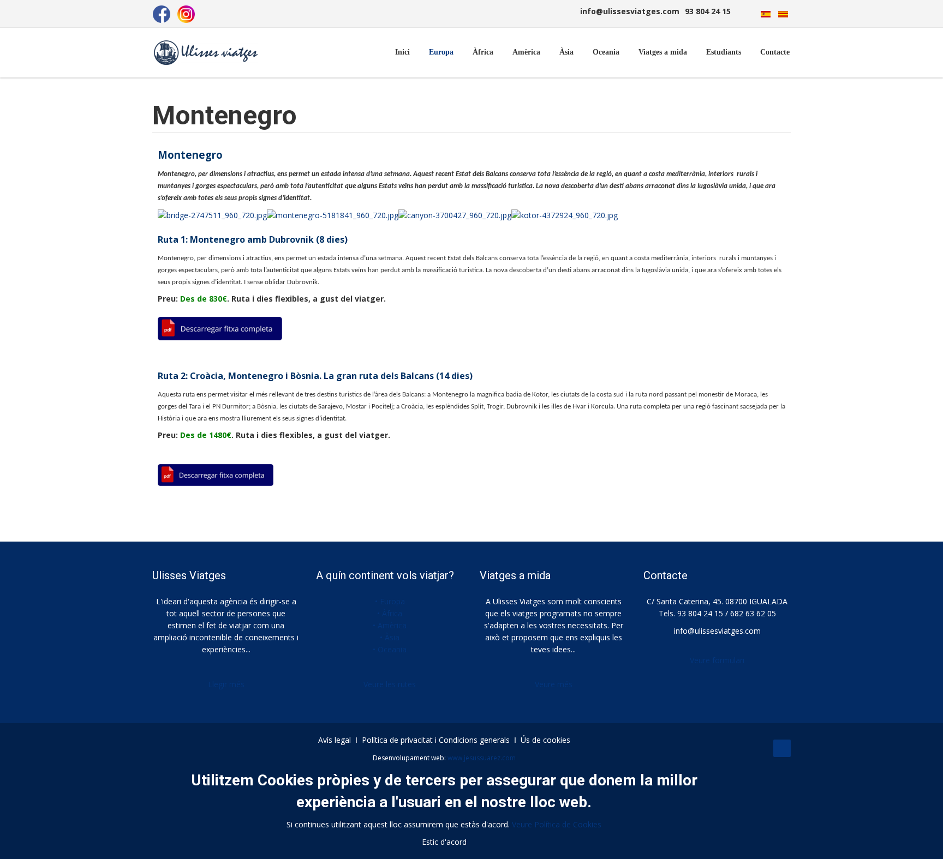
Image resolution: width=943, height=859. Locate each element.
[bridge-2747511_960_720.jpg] (212, 214)
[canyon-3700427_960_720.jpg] (454, 214)
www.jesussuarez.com (481, 757)
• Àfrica (389, 613)
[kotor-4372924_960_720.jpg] (564, 214)
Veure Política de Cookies (556, 824)
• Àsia (389, 637)
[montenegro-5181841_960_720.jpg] (332, 214)
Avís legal (334, 740)
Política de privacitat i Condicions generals (436, 740)
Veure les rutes (389, 684)
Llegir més (226, 684)
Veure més (553, 684)
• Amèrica (390, 625)
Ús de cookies (545, 740)
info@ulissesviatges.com (717, 631)
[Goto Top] (782, 748)
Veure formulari (717, 660)
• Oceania (390, 649)
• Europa (390, 601)
